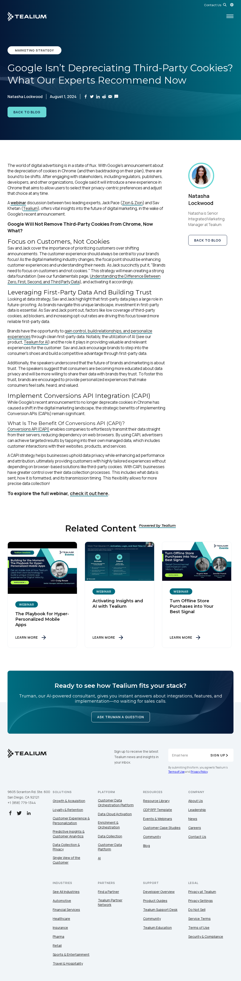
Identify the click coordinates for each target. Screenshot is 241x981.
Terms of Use (176, 772)
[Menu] (229, 16)
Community (152, 836)
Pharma (58, 936)
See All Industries (66, 891)
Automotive (62, 900)
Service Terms (199, 918)
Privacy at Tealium (202, 891)
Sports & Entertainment (71, 954)
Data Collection (110, 836)
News (192, 818)
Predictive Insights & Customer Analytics (68, 833)
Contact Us (212, 5)
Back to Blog (26, 112)
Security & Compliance (205, 936)
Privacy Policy (199, 772)
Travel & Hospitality (68, 963)
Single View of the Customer (66, 860)
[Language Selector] (231, 4)
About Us (195, 800)
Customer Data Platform (110, 847)
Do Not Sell (196, 909)
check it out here (89, 493)
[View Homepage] (27, 16)
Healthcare (61, 918)
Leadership (197, 809)
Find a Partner (108, 891)
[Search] (224, 4)
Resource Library (156, 800)
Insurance (60, 927)
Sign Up (217, 755)
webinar (18, 202)
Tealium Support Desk (160, 909)
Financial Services (66, 909)
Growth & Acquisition (69, 800)
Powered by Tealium (157, 525)
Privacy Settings (200, 900)
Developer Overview (159, 891)
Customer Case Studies (162, 827)
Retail (57, 945)
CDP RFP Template (157, 809)
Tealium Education (157, 927)
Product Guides (155, 900)
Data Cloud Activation (115, 814)
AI (99, 858)
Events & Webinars (157, 818)
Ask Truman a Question (120, 717)
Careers (194, 827)
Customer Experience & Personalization (71, 820)
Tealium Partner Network (110, 902)
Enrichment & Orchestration (109, 824)
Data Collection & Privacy (66, 847)
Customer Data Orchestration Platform (116, 802)
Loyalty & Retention (68, 809)
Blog (146, 845)
